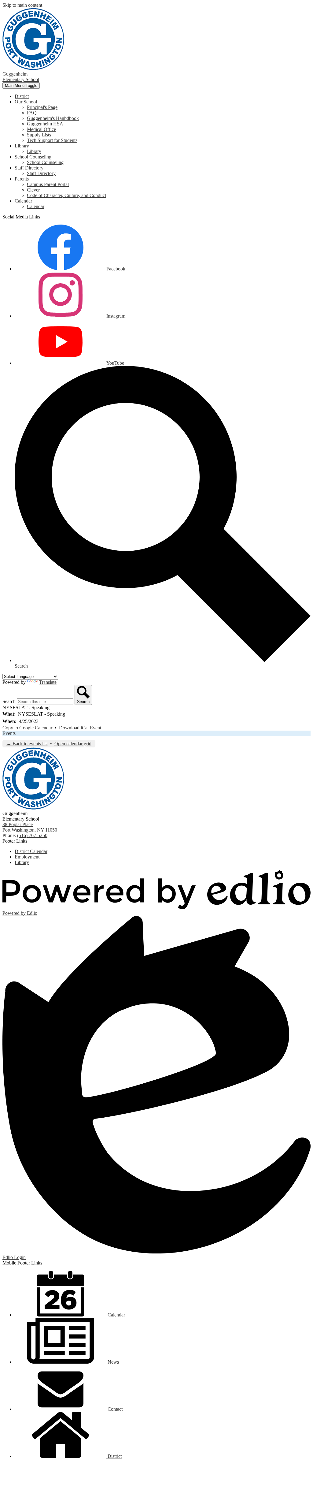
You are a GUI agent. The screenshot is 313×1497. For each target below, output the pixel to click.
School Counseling (45, 162)
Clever (33, 189)
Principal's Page (42, 107)
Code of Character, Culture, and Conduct (66, 195)
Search (9, 701)
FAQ (32, 112)
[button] (26, 101)
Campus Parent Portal (48, 184)
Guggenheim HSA (45, 123)
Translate (48, 682)
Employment (27, 856)
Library (34, 151)
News (112, 1362)
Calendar (35, 206)
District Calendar (31, 851)
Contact (114, 1409)
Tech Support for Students (52, 140)
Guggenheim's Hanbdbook (53, 118)
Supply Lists (39, 134)
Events (9, 733)
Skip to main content (22, 5)
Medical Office (41, 129)
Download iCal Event (80, 727)
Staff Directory (41, 173)
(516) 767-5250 (32, 835)
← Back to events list (27, 743)
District (114, 1456)
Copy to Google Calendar (27, 727)
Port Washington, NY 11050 (29, 827)
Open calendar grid (72, 743)
